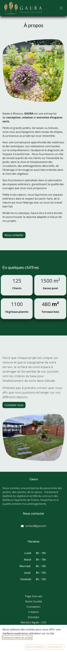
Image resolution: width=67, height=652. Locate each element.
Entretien (33, 617)
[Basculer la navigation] (61, 7)
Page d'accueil (33, 596)
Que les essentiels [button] (34, 646)
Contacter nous (14, 405)
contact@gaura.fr (35, 526)
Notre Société (33, 601)
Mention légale (30, 622)
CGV (43, 622)
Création (33, 612)
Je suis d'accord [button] (55, 646)
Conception (33, 606)
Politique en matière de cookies (17, 637)
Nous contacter (14, 235)
